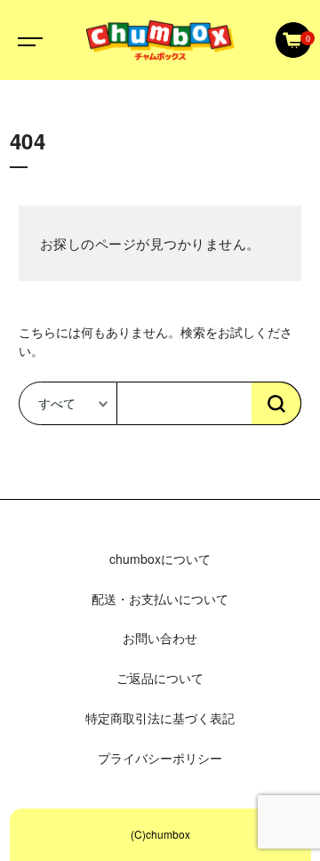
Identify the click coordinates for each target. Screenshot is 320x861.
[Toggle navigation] (26, 40)
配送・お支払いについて (160, 599)
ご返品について (160, 678)
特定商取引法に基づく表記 (160, 718)
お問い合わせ (160, 638)
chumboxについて (160, 558)
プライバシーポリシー (160, 758)
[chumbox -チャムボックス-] (160, 40)
